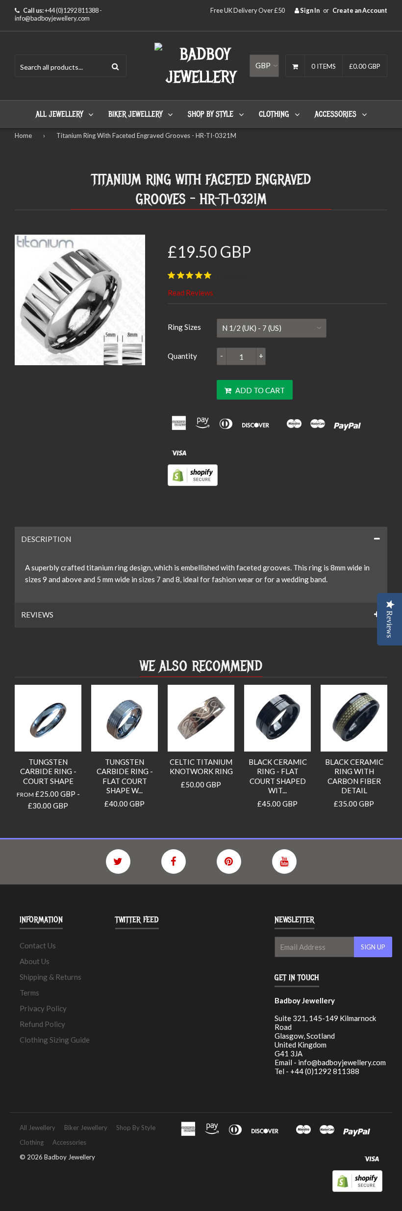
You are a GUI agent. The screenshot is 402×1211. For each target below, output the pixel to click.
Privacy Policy (43, 1008)
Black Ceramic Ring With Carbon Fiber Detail (354, 776)
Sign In (309, 10)
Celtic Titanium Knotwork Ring (201, 766)
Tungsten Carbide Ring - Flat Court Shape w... (125, 776)
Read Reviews (190, 292)
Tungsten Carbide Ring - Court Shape (48, 771)
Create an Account (359, 10)
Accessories (335, 114)
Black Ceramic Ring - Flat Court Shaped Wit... (278, 776)
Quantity (182, 355)
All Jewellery (59, 114)
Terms (29, 992)
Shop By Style (210, 114)
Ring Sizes (184, 327)
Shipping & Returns (50, 976)
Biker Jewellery (135, 114)
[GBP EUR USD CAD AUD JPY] (264, 65)
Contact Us (38, 945)
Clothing (274, 114)
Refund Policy (42, 1024)
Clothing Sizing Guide (55, 1039)
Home (23, 135)
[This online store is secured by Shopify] (193, 483)
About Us (35, 961)
